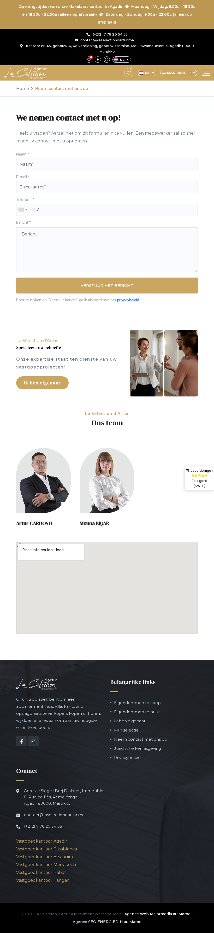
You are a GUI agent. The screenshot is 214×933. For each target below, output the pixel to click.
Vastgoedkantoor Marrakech (46, 864)
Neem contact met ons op (140, 739)
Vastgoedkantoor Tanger (42, 880)
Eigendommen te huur (137, 711)
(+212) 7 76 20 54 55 (110, 34)
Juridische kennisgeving (137, 748)
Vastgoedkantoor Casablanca (46, 848)
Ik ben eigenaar (42, 382)
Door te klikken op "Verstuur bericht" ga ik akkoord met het (77, 300)
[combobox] (22, 210)
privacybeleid (128, 300)
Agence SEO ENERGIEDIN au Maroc (107, 921)
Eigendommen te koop (137, 702)
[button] (43, 480)
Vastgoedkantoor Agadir (41, 841)
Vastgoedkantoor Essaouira (44, 856)
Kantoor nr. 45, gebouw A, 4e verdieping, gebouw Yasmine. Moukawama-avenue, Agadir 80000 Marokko (109, 49)
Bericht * (23, 222)
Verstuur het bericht (107, 285)
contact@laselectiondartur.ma (107, 40)
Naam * (22, 154)
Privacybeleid (127, 757)
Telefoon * (25, 199)
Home (22, 88)
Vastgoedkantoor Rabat (41, 872)
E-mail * (23, 177)
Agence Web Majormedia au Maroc (157, 914)
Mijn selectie (126, 730)
